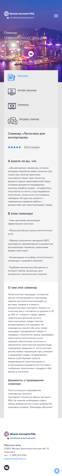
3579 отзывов (31, 147)
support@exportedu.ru (15, 458)
